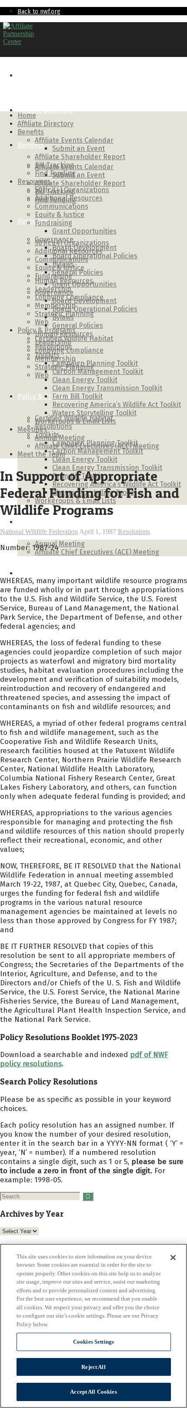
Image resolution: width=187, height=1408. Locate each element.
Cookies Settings (93, 1341)
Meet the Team (41, 573)
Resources (34, 221)
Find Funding (55, 173)
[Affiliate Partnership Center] (18, 41)
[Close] (173, 1257)
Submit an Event (78, 175)
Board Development (84, 248)
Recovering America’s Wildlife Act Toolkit (116, 404)
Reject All (93, 1367)
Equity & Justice (59, 214)
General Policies (77, 325)
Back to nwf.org (38, 11)
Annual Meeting (60, 544)
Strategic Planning (64, 314)
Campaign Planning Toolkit (95, 363)
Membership (55, 305)
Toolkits (47, 355)
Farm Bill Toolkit (77, 396)
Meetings (32, 522)
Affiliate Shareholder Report (80, 183)
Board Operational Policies (94, 309)
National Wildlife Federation (39, 531)
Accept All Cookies (93, 1391)
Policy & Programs (46, 330)
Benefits (30, 145)
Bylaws (63, 264)
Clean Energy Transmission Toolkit (107, 388)
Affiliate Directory (45, 110)
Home (26, 75)
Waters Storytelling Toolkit (94, 413)
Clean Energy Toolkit (84, 459)
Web (42, 375)
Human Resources (64, 281)
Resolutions (53, 426)
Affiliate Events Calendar (74, 167)
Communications (61, 206)
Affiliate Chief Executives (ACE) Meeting (97, 552)
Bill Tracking (54, 165)
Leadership (53, 289)
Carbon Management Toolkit (97, 451)
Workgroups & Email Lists (75, 421)
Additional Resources (69, 198)
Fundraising (53, 223)
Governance (54, 239)
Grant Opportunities (84, 231)
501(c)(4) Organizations (72, 190)
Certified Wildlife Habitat (74, 338)
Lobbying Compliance (69, 297)
